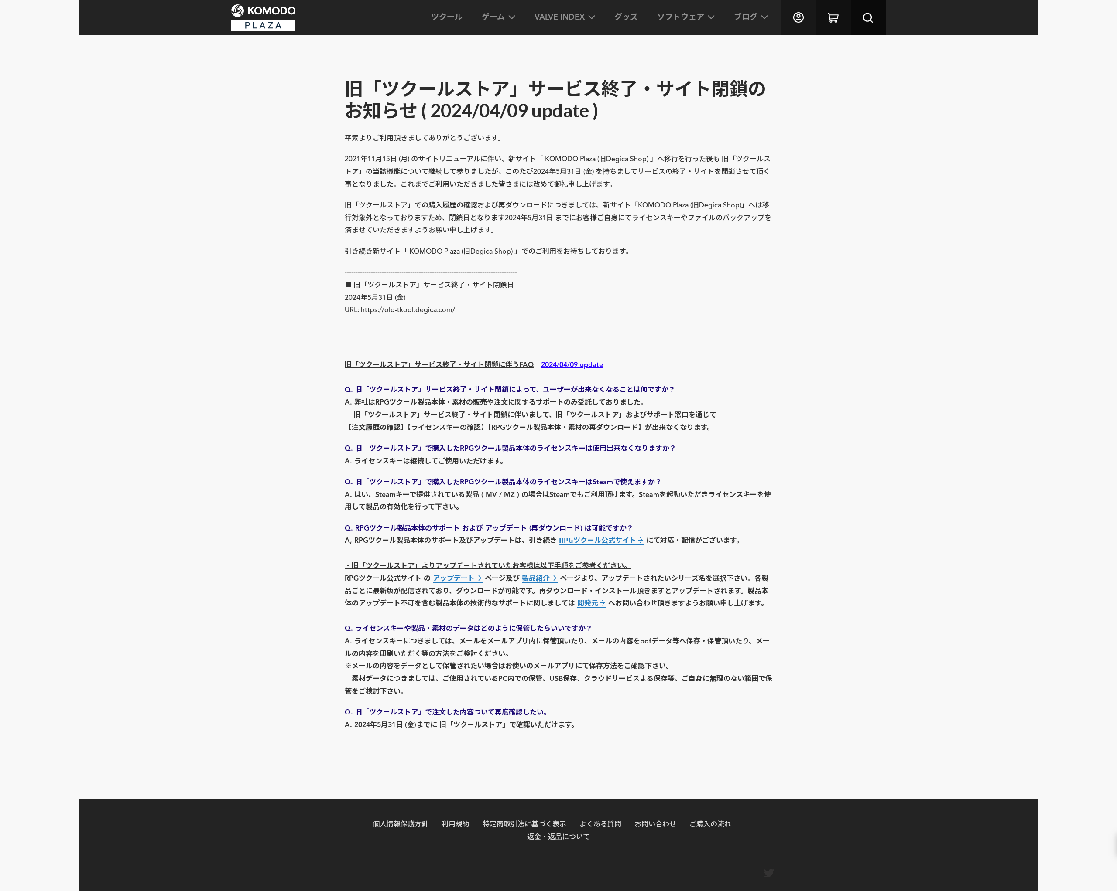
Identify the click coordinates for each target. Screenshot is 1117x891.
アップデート (454, 578)
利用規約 (455, 824)
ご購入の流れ (710, 824)
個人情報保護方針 (400, 824)
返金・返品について (558, 836)
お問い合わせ (655, 824)
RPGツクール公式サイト (597, 540)
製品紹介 (536, 578)
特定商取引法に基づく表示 (524, 824)
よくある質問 (600, 824)
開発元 (587, 603)
